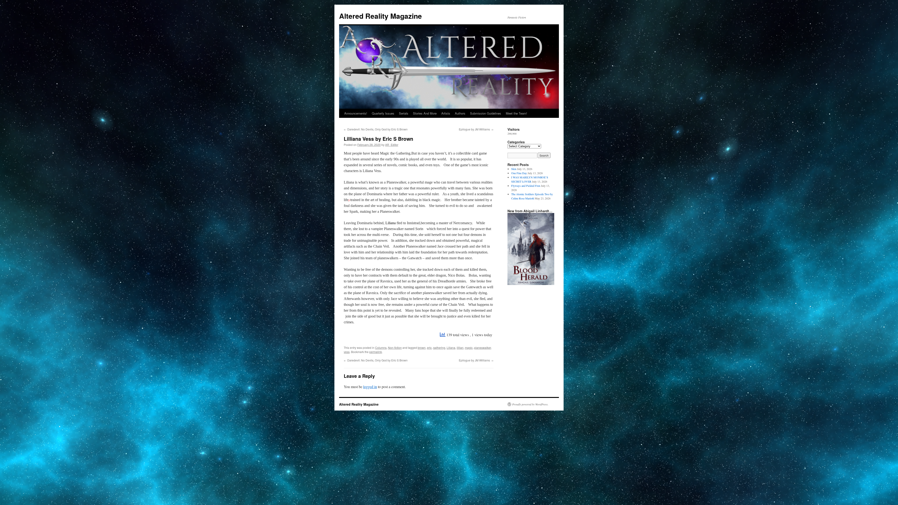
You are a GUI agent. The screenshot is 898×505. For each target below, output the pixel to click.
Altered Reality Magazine (380, 16)
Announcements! (355, 113)
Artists (445, 113)
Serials (403, 113)
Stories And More (425, 113)
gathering (439, 348)
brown (422, 348)
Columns (381, 348)
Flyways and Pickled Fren (525, 186)
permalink (375, 352)
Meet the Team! (516, 113)
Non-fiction (395, 348)
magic (469, 348)
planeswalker (482, 348)
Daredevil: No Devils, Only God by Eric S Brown (376, 129)
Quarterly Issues (383, 113)
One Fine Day (519, 173)
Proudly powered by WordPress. (530, 404)
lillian (460, 348)
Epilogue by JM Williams (476, 129)
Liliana (451, 348)
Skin (513, 169)
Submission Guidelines (485, 113)
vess (347, 352)
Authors (460, 113)
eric (429, 348)
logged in (370, 386)
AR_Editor (391, 145)
